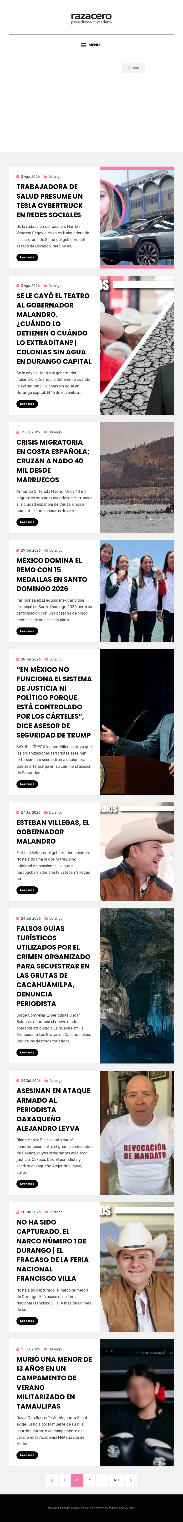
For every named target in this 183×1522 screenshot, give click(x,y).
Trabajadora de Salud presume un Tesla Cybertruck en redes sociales (49, 201)
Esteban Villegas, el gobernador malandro (52, 832)
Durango (55, 177)
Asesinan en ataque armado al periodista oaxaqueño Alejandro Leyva (53, 1109)
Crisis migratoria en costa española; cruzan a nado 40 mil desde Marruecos (53, 461)
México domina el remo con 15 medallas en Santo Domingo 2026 (51, 574)
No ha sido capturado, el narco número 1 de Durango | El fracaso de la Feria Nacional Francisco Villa (52, 1250)
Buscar (133, 68)
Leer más (27, 257)
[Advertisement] (91, 109)
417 (118, 1480)
